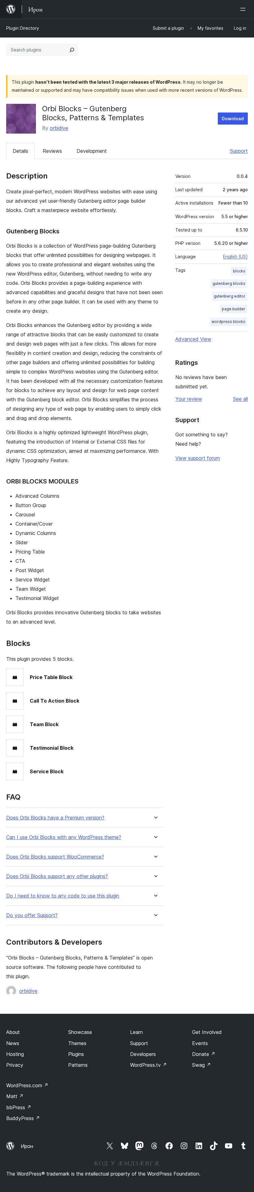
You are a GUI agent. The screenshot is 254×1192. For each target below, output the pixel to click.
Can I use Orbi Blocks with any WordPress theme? (63, 837)
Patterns (78, 1065)
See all (240, 399)
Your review (188, 399)
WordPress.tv (148, 1065)
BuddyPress (23, 1118)
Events (200, 1043)
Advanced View (193, 339)
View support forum (197, 458)
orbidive (59, 128)
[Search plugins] (72, 50)
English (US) (235, 256)
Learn (136, 1032)
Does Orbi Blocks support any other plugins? (57, 876)
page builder (233, 309)
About (13, 1032)
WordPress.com (27, 1085)
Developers (143, 1054)
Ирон (27, 1146)
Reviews (52, 151)
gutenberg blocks (228, 283)
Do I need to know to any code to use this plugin (62, 896)
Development (92, 151)
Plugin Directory (22, 28)
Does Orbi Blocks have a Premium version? (55, 818)
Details (20, 151)
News (12, 1043)
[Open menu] (244, 9)
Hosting (15, 1054)
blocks (239, 271)
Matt (15, 1096)
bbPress (18, 1107)
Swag (201, 1065)
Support (239, 151)
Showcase (80, 1032)
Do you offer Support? (32, 915)
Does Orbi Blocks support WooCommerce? (55, 857)
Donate (203, 1054)
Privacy (14, 1065)
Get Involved (207, 1032)
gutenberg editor (229, 296)
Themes (77, 1043)
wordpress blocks (228, 321)
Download (233, 118)
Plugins (76, 1054)
